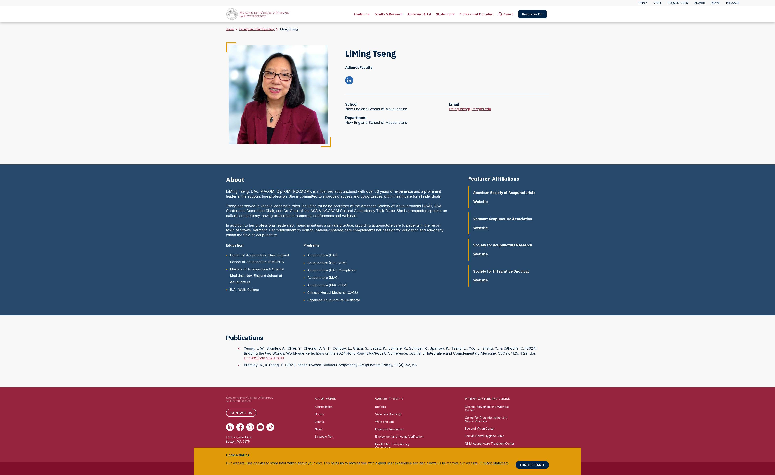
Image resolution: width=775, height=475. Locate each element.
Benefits (380, 406)
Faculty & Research (388, 14)
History (319, 414)
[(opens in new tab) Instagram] (250, 427)
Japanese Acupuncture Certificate (333, 300)
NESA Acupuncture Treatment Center (489, 443)
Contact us (241, 413)
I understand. (532, 465)
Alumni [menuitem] (699, 3)
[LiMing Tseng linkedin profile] (349, 81)
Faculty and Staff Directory (257, 29)
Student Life (445, 14)
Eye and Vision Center (480, 428)
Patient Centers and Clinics (487, 398)
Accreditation (323, 406)
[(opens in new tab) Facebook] (240, 427)
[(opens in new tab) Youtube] (260, 427)
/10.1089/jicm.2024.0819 (264, 358)
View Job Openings (388, 414)
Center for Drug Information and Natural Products (486, 419)
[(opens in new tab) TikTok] (270, 427)
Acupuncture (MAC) (323, 278)
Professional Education (476, 14)
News (318, 429)
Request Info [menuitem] (678, 3)
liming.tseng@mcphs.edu (470, 109)
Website (480, 202)
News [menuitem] (716, 3)
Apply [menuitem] (643, 3)
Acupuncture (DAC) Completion (331, 270)
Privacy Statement (494, 463)
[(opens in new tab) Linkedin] (230, 427)
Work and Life (384, 421)
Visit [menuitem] (657, 3)
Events (319, 421)
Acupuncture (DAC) (322, 255)
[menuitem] (361, 14)
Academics (362, 14)
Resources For (532, 14)
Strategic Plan (324, 436)
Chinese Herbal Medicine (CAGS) (332, 293)
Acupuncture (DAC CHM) (327, 263)
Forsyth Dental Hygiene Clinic (484, 436)
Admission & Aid (419, 14)
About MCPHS (325, 398)
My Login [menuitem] (732, 3)
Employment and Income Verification (399, 436)
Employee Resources (389, 429)
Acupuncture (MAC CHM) (327, 285)
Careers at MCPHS (389, 398)
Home (230, 29)
